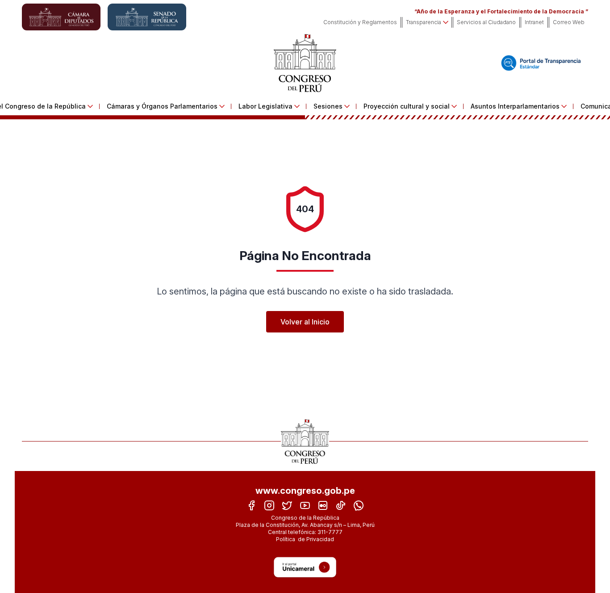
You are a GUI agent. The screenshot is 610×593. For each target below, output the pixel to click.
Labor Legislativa (265, 106)
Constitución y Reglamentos (360, 22)
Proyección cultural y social (406, 106)
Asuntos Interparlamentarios (515, 106)
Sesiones (328, 106)
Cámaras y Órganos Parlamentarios (162, 106)
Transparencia (423, 22)
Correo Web (569, 22)
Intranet (534, 22)
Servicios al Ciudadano (486, 22)
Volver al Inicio (305, 321)
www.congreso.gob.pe (305, 490)
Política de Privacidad (305, 539)
